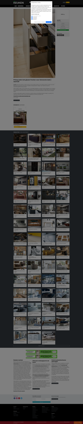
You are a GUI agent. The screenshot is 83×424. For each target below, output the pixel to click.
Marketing (34, 19)
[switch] (32, 19)
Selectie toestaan (37, 22)
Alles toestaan (48, 22)
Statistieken (35, 18)
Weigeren (43, 22)
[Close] (51, 2)
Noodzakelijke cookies (37, 15)
